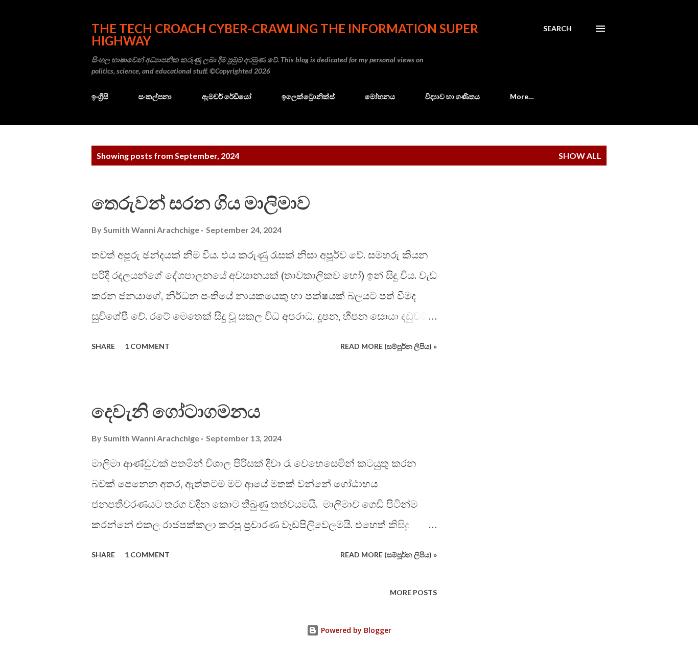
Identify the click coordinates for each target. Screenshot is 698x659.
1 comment (147, 346)
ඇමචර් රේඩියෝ (226, 96)
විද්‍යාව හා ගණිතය (452, 96)
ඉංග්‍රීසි (99, 96)
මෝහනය (380, 96)
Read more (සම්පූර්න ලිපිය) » (388, 346)
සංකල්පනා (155, 96)
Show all (580, 155)
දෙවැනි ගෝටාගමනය (176, 410)
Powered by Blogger (355, 630)
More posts (413, 592)
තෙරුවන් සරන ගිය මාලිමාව (200, 202)
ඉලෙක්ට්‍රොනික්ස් (308, 96)
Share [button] (103, 346)
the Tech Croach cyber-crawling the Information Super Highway (284, 34)
